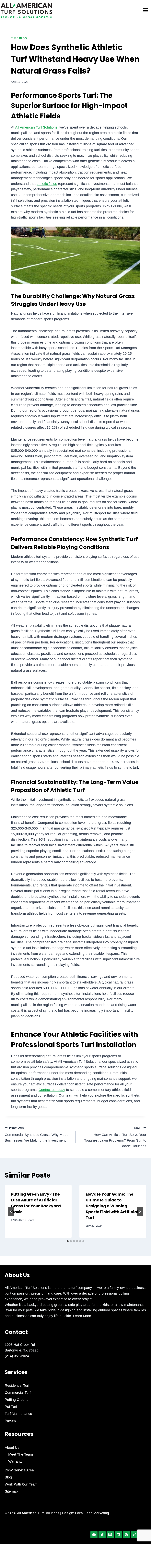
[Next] (140, 1211)
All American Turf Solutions (36, 127)
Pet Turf (11, 1407)
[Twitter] (102, 1534)
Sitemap (11, 1491)
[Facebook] (94, 1534)
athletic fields (47, 184)
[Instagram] (110, 1534)
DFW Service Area (19, 1470)
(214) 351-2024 (17, 1356)
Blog (8, 1477)
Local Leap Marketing (92, 1513)
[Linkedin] (118, 1534)
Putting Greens (16, 1400)
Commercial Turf (18, 1393)
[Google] (126, 1534)
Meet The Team (20, 1454)
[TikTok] (134, 1534)
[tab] (68, 1241)
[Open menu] (146, 10)
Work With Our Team (21, 1484)
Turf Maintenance (18, 1414)
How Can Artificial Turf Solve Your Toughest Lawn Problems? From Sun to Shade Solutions (115, 1137)
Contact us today (52, 1090)
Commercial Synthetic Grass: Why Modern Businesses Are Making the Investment (38, 1134)
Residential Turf (17, 1385)
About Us (12, 1448)
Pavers (10, 1421)
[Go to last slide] (11, 1211)
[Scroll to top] (141, 1528)
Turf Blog (19, 38)
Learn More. (82, 1316)
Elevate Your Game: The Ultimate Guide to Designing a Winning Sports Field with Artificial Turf (112, 1205)
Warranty (15, 1461)
